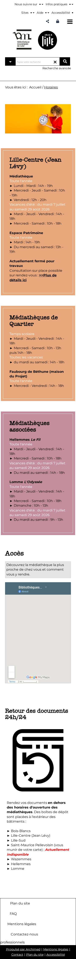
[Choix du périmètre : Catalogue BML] (10, 61)
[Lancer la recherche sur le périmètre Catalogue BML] (65, 61)
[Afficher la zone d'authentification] (59, 21)
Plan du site (20, 903)
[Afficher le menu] (70, 21)
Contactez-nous (24, 934)
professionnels (12, 942)
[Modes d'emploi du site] (72, 4)
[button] (47, 21)
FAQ (13, 914)
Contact (17, 954)
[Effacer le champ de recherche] (55, 61)
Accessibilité (55, 954)
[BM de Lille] (47, 40)
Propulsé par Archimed (23, 949)
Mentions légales (21, 924)
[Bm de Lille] (22, 39)
